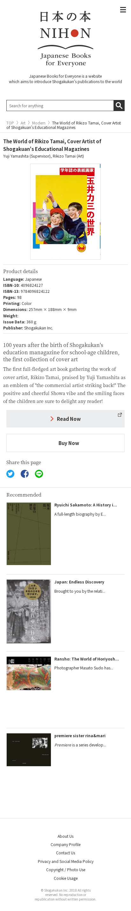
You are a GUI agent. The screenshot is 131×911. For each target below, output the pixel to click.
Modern (38, 123)
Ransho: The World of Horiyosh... (86, 658)
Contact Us (65, 852)
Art (23, 123)
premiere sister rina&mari (80, 735)
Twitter (10, 474)
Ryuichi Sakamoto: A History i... (85, 504)
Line (39, 474)
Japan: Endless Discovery (79, 581)
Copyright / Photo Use (65, 869)
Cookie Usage (66, 878)
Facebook (25, 474)
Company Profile (65, 844)
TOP (10, 123)
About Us (65, 836)
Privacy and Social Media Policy (65, 861)
